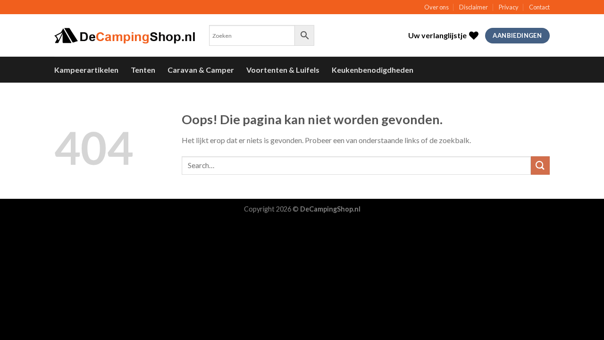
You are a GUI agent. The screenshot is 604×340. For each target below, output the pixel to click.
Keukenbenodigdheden (372, 69)
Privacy (509, 7)
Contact (539, 7)
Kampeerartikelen (86, 69)
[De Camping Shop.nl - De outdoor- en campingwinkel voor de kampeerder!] (124, 36)
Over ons (436, 7)
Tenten (143, 69)
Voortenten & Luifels (282, 69)
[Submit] (540, 165)
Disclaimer (473, 7)
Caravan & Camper (201, 69)
